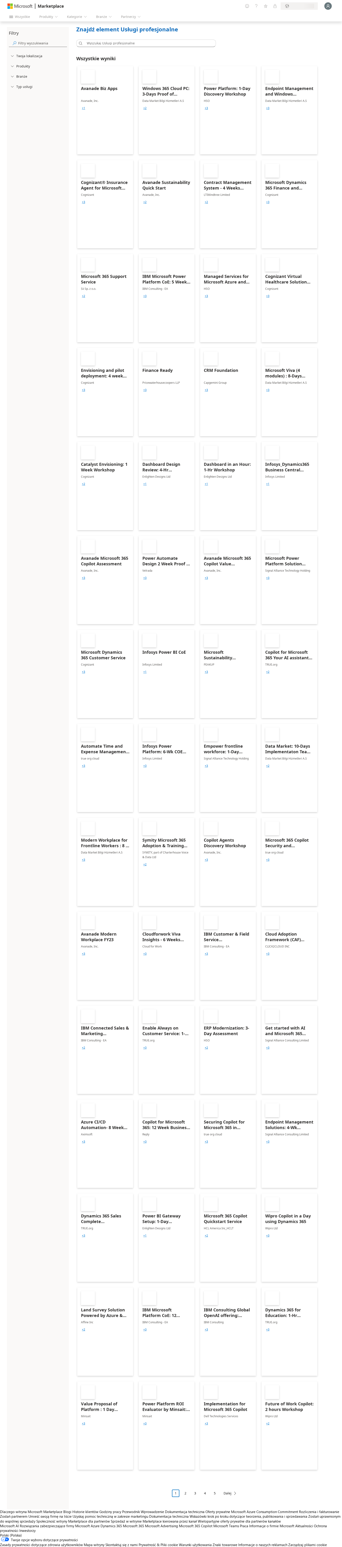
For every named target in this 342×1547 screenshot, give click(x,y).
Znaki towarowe (225, 1544)
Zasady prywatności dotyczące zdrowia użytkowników (41, 1544)
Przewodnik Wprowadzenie (143, 1511)
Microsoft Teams (226, 1526)
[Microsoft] (20, 6)
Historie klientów (85, 1511)
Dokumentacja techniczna (185, 1511)
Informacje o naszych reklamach (262, 1544)
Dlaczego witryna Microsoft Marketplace (31, 1511)
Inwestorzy (27, 1530)
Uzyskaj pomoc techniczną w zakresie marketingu (110, 1516)
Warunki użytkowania (195, 1544)
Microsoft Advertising (161, 1526)
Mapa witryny (94, 1544)
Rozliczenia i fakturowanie (319, 1511)
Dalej (227, 1493)
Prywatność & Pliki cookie (158, 1544)
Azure (95, 1526)
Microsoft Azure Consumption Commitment (265, 1511)
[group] (83, 108)
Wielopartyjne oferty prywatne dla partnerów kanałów (239, 1521)
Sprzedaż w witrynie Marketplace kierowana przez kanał (154, 1521)
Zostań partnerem (13, 1516)
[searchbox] (42, 43)
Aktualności (304, 1526)
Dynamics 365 (111, 1526)
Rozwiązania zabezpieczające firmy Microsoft (55, 1526)
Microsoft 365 (133, 1526)
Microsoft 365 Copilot (195, 1526)
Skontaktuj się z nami (121, 1544)
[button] (80, 43)
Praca (244, 1526)
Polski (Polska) (11, 1535)
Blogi (67, 1511)
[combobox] (147, 43)
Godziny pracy (110, 1511)
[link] (105, 110)
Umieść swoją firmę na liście (50, 1516)
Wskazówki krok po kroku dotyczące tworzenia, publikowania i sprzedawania (248, 1516)
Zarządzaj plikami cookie (307, 1544)
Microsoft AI (9, 1526)
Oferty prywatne (217, 1511)
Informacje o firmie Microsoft (271, 1526)
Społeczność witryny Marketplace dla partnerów (73, 1521)
